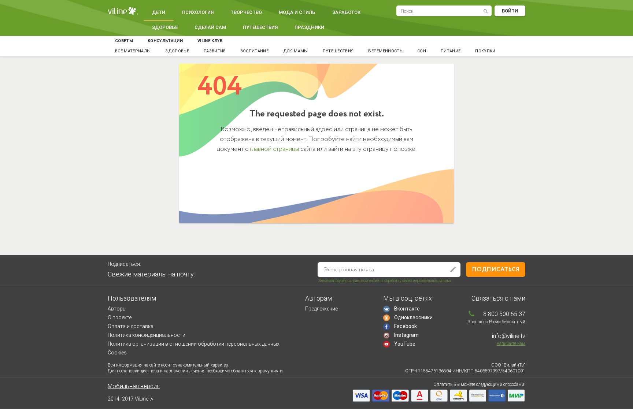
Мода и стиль (297, 12)
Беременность (385, 51)
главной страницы (274, 149)
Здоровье (165, 27)
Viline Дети (123, 11)
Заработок (346, 12)
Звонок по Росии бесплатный (496, 321)
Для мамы (295, 51)
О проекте (120, 317)
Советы (124, 40)
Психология (198, 12)
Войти (510, 11)
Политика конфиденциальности (146, 335)
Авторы (117, 309)
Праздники (309, 27)
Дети (158, 12)
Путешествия (260, 27)
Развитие (215, 51)
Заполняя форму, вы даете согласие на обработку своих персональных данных (385, 281)
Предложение (321, 309)
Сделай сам (210, 27)
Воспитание (254, 51)
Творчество (246, 12)
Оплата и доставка (130, 326)
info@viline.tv (508, 335)
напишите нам (511, 343)
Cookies (117, 353)
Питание (450, 51)
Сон (421, 51)
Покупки (485, 51)
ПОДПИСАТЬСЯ (495, 269)
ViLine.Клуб (210, 40)
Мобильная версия (134, 386)
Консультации (165, 40)
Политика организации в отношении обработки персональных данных (194, 344)
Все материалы (133, 51)
